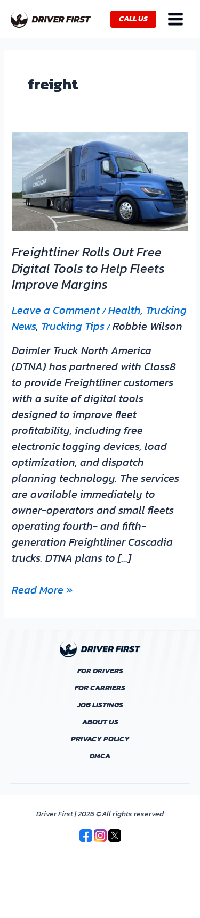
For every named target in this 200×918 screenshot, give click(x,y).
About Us (100, 722)
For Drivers (100, 671)
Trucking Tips (73, 326)
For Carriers (100, 688)
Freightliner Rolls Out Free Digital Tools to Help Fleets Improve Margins (88, 268)
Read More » (42, 590)
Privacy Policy (100, 739)
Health (124, 310)
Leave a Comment (56, 310)
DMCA (100, 756)
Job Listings (100, 705)
